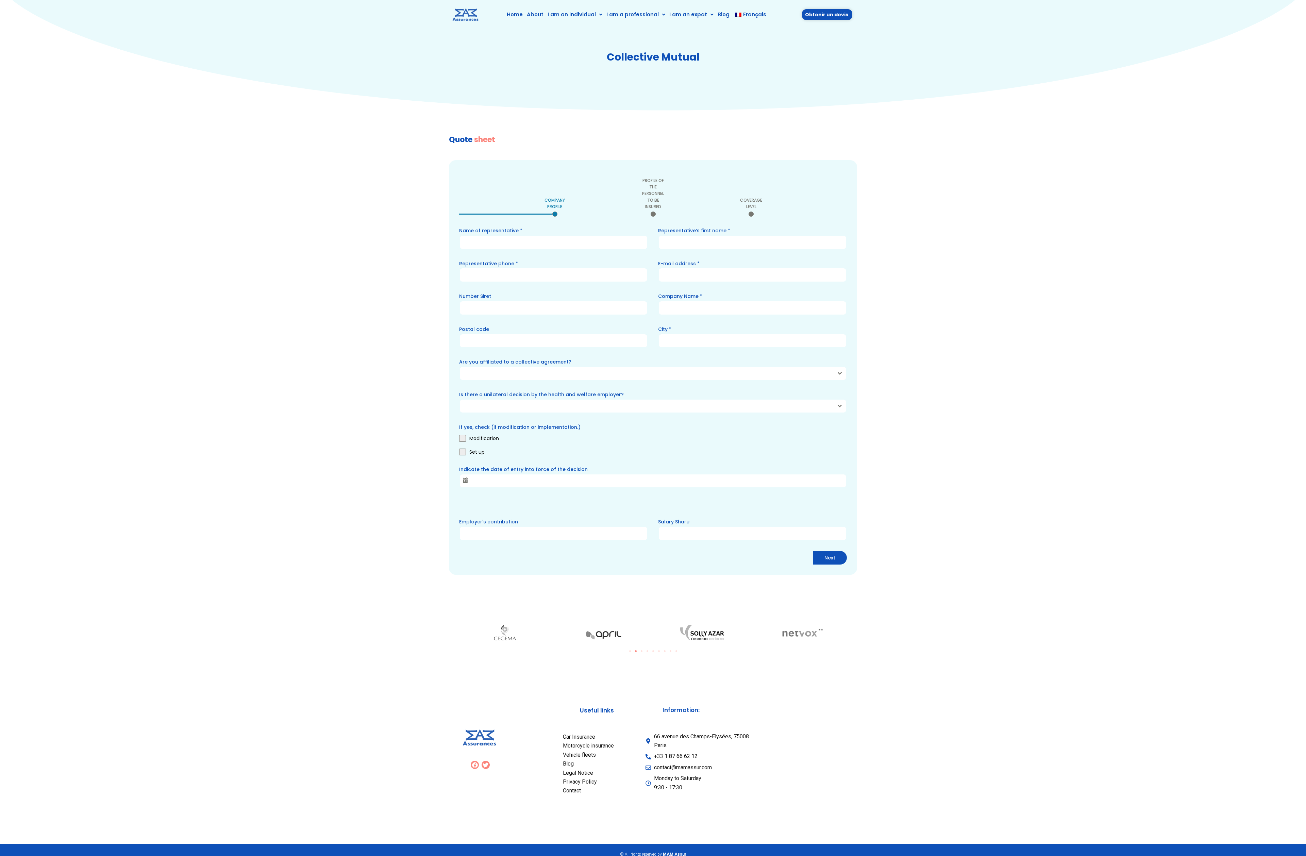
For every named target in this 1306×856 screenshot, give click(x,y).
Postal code (474, 329)
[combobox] (653, 373)
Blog (724, 14)
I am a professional (632, 14)
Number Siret (475, 296)
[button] (575, 14)
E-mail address (679, 263)
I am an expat (688, 14)
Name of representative (490, 230)
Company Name (680, 296)
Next (829, 557)
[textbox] (646, 373)
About (535, 14)
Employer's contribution (488, 521)
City (664, 329)
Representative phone (488, 263)
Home (515, 14)
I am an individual (572, 14)
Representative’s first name (694, 230)
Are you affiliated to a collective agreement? (515, 361)
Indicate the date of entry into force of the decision (523, 469)
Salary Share (673, 521)
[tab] (554, 207)
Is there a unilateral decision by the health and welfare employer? (541, 394)
